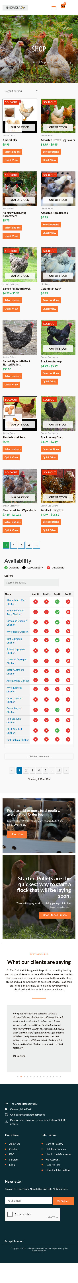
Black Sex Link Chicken (14, 731)
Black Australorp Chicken (15, 672)
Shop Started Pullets (55, 915)
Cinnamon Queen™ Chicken (17, 623)
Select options (12, 151)
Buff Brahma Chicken (18, 740)
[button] (53, 7)
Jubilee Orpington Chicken (16, 651)
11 (58, 770)
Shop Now (17, 834)
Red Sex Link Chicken (14, 720)
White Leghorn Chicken (14, 689)
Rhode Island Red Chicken (16, 602)
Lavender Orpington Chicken (17, 661)
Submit (65, 1201)
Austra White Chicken (18, 680)
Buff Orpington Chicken (14, 641)
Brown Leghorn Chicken (14, 700)
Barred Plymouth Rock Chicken (15, 612)
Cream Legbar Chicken (14, 710)
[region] (39, 669)
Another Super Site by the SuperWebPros (49, 1249)
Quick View (11, 159)
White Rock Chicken (17, 631)
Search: (8, 576)
